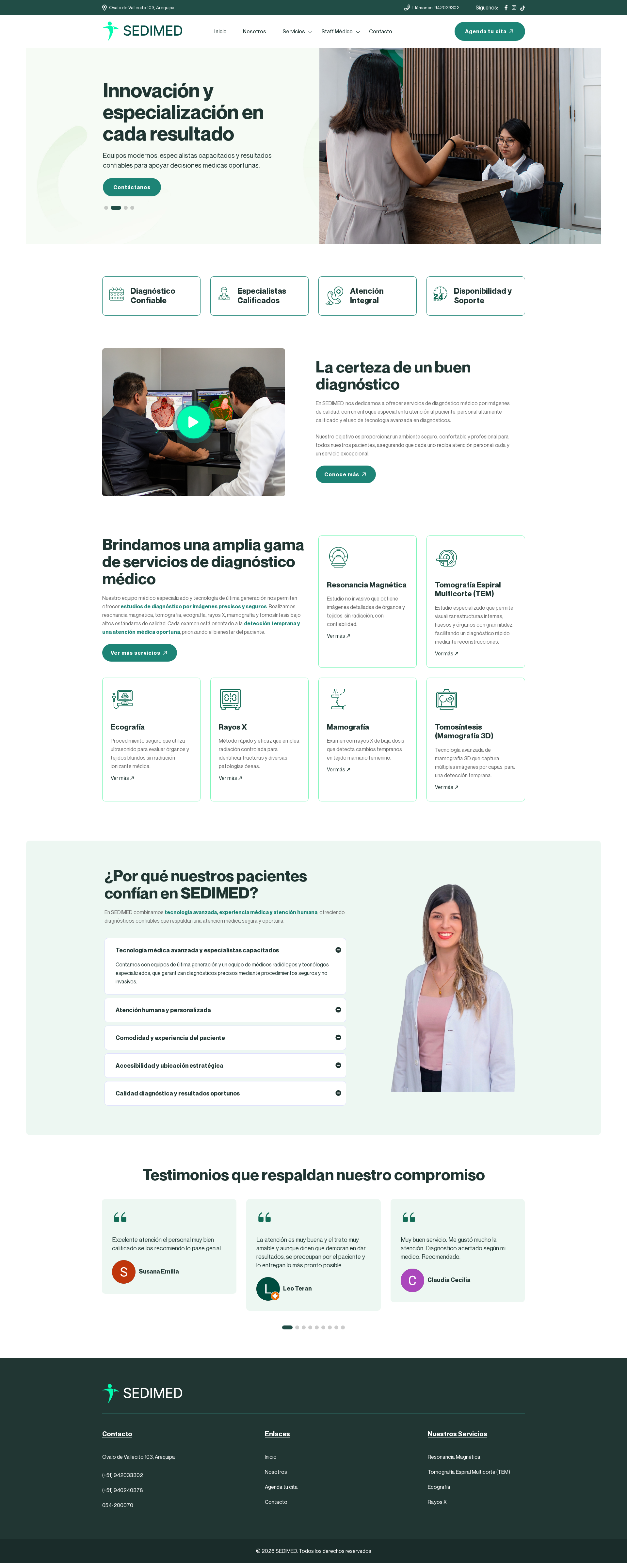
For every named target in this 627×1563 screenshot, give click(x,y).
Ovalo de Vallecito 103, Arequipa (141, 7)
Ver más (336, 636)
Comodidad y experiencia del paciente (170, 1037)
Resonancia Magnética (454, 1457)
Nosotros (254, 31)
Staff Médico (337, 31)
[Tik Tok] (522, 7)
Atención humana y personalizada (163, 1010)
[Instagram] (514, 7)
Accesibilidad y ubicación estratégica (169, 1065)
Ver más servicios (135, 653)
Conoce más (341, 474)
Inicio (220, 31)
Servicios (293, 31)
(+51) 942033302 (122, 1475)
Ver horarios (130, 165)
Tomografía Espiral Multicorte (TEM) (469, 1472)
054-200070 (117, 1505)
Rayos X (437, 1502)
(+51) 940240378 (122, 1490)
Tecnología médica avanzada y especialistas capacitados (197, 950)
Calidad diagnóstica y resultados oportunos (178, 1093)
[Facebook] (506, 7)
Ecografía (439, 1487)
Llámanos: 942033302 (435, 7)
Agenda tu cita (485, 31)
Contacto (380, 31)
